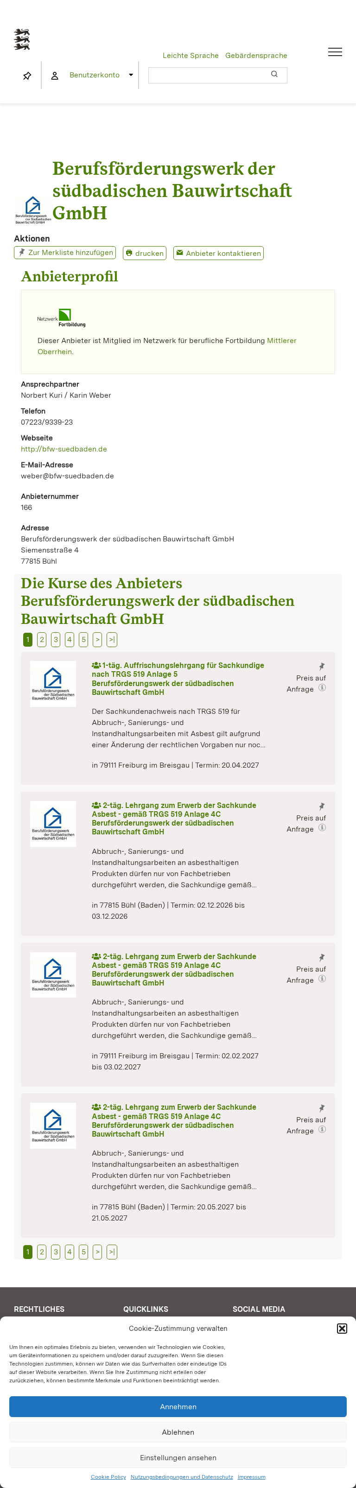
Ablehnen (178, 1432)
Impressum (252, 1477)
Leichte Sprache (191, 55)
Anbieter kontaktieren (223, 253)
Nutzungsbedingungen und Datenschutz (182, 1477)
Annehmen (178, 1406)
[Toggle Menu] (335, 52)
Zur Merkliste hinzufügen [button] (70, 252)
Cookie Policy (108, 1477)
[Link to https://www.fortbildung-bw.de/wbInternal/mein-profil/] (54, 76)
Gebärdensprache (256, 55)
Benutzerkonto (95, 74)
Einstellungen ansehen (178, 1457)
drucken (149, 253)
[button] (342, 1328)
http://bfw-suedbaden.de (64, 449)
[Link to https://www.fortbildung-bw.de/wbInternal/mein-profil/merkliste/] (27, 76)
